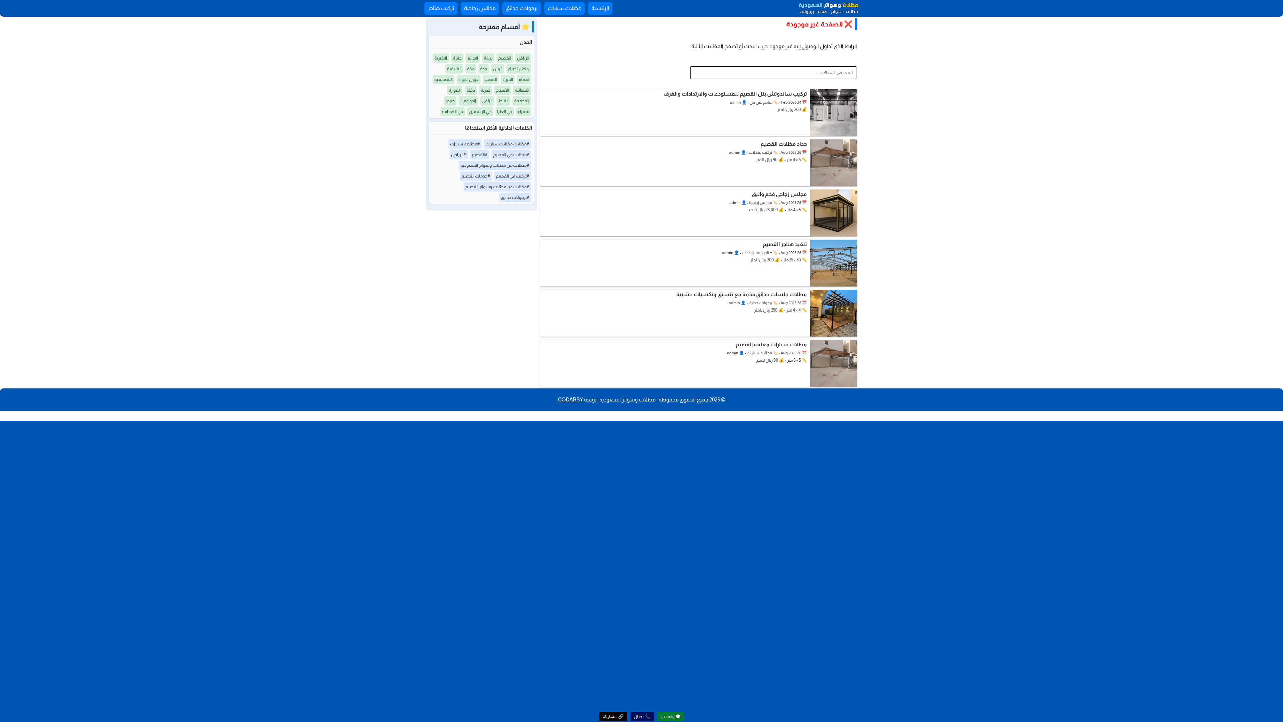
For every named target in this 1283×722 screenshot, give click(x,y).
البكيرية (440, 58)
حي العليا (504, 111)
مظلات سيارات (564, 8)
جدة (483, 68)
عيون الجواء (468, 79)
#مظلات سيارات (465, 143)
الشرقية (454, 68)
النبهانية (522, 90)
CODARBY (570, 399)
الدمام (524, 79)
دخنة (470, 90)
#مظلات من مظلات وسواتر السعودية (494, 165)
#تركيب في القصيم (512, 175)
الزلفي (487, 100)
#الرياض (458, 154)
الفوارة (455, 90)
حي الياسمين (480, 111)
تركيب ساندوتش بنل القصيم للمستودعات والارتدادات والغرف (735, 94)
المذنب (490, 79)
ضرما (450, 100)
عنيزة (457, 58)
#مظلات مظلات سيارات (507, 143)
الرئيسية (600, 8)
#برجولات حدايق (515, 197)
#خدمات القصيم (475, 175)
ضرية (485, 90)
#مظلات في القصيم (511, 154)
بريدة (488, 58)
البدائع (472, 58)
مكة (470, 68)
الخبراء (508, 79)
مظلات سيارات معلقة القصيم (771, 344)
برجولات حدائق (522, 8)
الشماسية (443, 79)
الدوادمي (468, 100)
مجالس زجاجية (479, 8)
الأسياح (502, 90)
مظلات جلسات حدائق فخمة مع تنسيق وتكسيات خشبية (741, 294)
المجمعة (521, 100)
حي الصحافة (452, 111)
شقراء (523, 111)
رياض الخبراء (518, 68)
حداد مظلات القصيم (783, 144)
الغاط (503, 100)
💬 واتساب (671, 716)
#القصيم (479, 154)
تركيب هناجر (441, 8)
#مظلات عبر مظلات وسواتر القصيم (497, 186)
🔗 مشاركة (613, 716)
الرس (498, 68)
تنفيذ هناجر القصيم (785, 244)
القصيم (504, 58)
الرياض (523, 58)
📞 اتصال (642, 716)
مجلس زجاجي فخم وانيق (779, 194)
